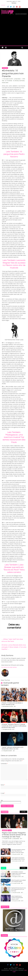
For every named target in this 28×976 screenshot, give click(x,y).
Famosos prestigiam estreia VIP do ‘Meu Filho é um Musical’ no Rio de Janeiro (18, 851)
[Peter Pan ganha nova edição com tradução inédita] (6, 879)
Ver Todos (23, 811)
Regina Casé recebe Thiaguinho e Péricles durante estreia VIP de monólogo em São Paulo (14, 835)
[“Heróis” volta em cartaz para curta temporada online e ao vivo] (14, 733)
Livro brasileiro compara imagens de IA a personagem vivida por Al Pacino (18, 873)
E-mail (3, 793)
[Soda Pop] (2, 47)
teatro (7, 82)
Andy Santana (18, 78)
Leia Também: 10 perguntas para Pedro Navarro (14, 154)
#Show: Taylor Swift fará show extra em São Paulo (12, 640)
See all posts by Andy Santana (9, 667)
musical (3, 82)
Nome (3, 785)
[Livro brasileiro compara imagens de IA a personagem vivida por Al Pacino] (6, 871)
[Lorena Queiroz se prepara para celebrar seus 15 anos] (6, 857)
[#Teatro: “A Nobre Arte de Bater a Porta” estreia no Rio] (14, 688)
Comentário (4, 763)
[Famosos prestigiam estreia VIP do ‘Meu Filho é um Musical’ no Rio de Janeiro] (6, 849)
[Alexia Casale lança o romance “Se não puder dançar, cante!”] (6, 895)
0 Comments (9, 80)
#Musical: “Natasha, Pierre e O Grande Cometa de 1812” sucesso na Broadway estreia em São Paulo (14, 726)
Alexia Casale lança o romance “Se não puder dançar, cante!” (17, 898)
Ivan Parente (21, 80)
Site (2, 800)
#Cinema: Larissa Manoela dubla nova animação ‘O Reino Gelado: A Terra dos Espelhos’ (14, 647)
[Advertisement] (14, 31)
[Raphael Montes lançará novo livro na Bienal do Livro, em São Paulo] (6, 887)
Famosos (5, 830)
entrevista (16, 80)
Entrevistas (5, 68)
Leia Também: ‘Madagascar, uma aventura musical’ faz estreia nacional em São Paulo (14, 437)
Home (9, 830)
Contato (16, 967)
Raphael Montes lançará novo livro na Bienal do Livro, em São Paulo (18, 889)
